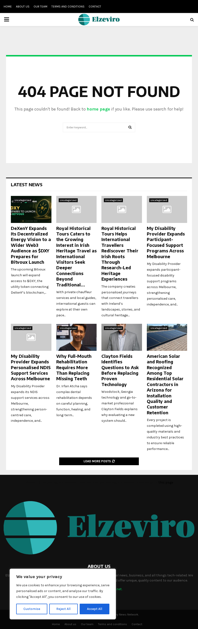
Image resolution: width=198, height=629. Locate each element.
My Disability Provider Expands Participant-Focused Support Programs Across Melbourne (166, 242)
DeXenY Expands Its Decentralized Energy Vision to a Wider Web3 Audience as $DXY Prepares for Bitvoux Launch (31, 245)
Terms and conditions (68, 6)
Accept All (94, 609)
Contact (95, 6)
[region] (63, 594)
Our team (40, 6)
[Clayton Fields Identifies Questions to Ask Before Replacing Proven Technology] (121, 337)
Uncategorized (22, 200)
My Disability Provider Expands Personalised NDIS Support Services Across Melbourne (31, 367)
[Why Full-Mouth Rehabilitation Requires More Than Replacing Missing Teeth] (76, 337)
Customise (31, 609)
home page (98, 109)
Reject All (63, 609)
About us (22, 6)
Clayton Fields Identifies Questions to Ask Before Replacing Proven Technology (120, 370)
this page (165, 482)
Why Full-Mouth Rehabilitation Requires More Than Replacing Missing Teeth (74, 367)
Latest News (26, 184)
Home (8, 6)
